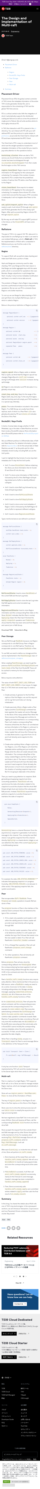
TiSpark (23, 1395)
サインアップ (8, 1334)
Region (11, 72)
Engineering (15, 31)
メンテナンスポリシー (28, 1432)
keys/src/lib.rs (12, 446)
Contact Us (18, 1304)
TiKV (8, 1219)
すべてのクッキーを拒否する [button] (20, 1481)
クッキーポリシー (9, 1485)
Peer (10, 81)
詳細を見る (22, 1334)
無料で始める (8, 1357)
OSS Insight (25, 1398)
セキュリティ (25, 1429)
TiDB (3, 1388)
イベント (5, 1413)
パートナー (25, 1423)
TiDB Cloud (6, 1392)
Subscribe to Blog (21, 630)
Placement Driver (11, 64)
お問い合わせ (25, 1419)
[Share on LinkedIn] (18, 1228)
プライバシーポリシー (17, 1459)
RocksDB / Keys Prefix (17, 75)
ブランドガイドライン (28, 1436)
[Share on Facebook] (9, 1228)
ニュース (24, 1413)
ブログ (4, 1410)
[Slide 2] (20, 1276)
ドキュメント (6, 1416)
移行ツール (25, 1388)
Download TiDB (7, 630)
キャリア (24, 1416)
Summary (8, 89)
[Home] (6, 9)
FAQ (3, 1423)
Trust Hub (24, 1426)
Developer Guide (8, 1419)
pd (35, 128)
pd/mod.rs (5, 136)
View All (18, 1283)
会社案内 (24, 1410)
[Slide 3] (23, 1276)
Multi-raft (12, 84)
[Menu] (37, 8)
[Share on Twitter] (13, 1228)
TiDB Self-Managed (8, 1395)
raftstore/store (7, 246)
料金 (3, 1398)
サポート (5, 1426)
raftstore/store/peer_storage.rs (12, 658)
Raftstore (8, 68)
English (5, 1382)
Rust (3, 1219)
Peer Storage (13, 78)
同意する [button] (6, 1481)
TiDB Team (9, 36)
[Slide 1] (16, 1276)
